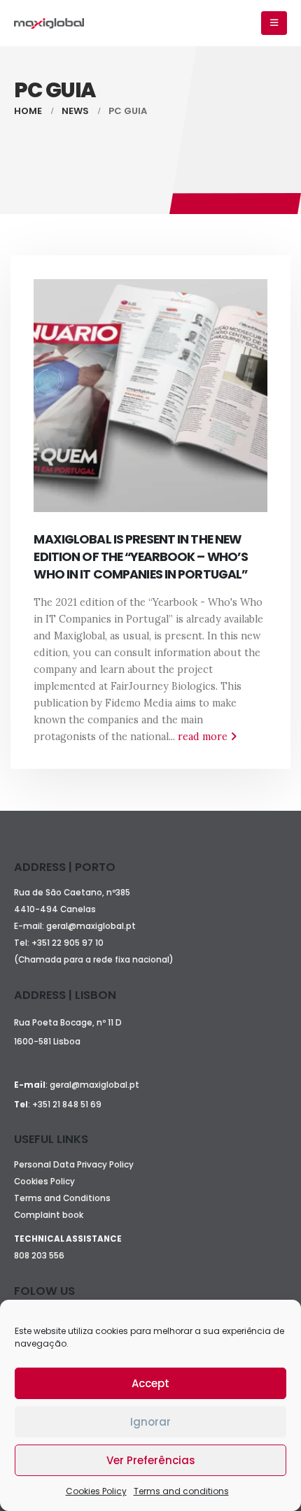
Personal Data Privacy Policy (74, 1164)
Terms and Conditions (62, 1198)
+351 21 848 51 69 (67, 1104)
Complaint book (48, 1215)
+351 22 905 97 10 (67, 943)
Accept (150, 1383)
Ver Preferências (150, 1460)
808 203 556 (39, 1255)
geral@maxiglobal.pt (91, 926)
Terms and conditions (181, 1491)
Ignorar (150, 1421)
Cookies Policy (96, 1491)
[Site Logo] (49, 23)
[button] (274, 23)
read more (204, 736)
